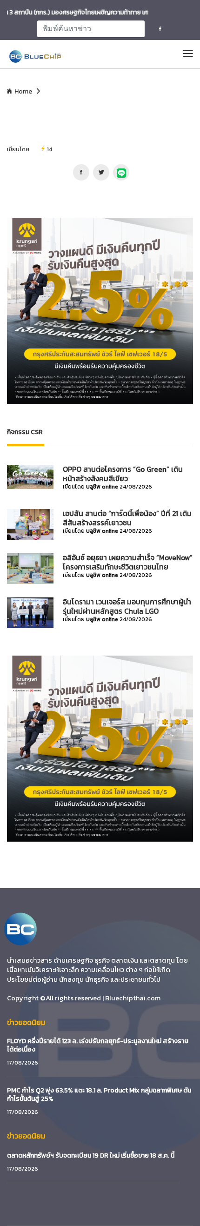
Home (23, 91)
